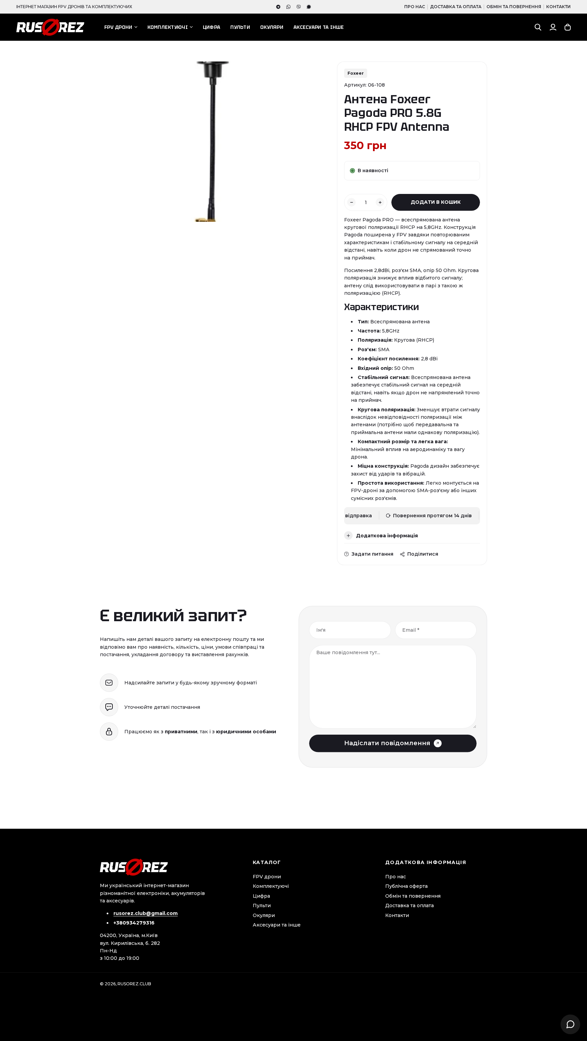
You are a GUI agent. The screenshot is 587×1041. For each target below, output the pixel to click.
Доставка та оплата (409, 905)
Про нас (395, 877)
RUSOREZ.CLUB (134, 983)
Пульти (240, 27)
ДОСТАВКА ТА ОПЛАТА (455, 6)
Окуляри (271, 27)
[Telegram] (278, 6)
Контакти (397, 915)
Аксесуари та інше (319, 27)
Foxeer (356, 73)
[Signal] (309, 6)
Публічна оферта (406, 886)
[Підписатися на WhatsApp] (288, 6)
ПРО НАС (414, 6)
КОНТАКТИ (558, 6)
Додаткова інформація (387, 536)
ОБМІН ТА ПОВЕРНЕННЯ (513, 6)
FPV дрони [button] (118, 27)
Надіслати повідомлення (387, 743)
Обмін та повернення (413, 896)
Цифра (211, 27)
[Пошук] (538, 27)
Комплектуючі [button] (167, 27)
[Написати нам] (570, 1024)
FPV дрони (267, 877)
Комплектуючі (271, 886)
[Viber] (299, 6)
